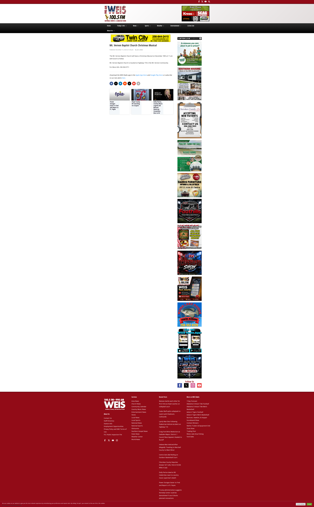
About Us (110, 31)
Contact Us (108, 418)
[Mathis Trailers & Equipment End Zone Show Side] (189, 366)
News (135, 26)
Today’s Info (121, 26)
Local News (135, 418)
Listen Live (191, 26)
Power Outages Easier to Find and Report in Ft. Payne (114, 105)
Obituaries (135, 428)
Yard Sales (190, 437)
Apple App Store (141, 75)
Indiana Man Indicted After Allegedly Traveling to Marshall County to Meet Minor (170, 447)
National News (136, 423)
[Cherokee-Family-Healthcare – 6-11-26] (189, 120)
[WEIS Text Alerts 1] (189, 289)
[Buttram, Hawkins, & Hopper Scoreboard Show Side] (189, 263)
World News (135, 439)
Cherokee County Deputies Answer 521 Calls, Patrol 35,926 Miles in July (170, 465)
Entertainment (174, 26)
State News (135, 434)
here (123, 78)
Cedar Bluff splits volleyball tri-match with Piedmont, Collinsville (170, 414)
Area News (135, 401)
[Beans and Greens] (189, 237)
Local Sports (135, 420)
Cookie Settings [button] (301, 504)
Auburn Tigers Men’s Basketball (198, 415)
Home (109, 26)
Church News (136, 404)
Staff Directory (109, 421)
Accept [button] (309, 504)
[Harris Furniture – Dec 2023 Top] (189, 185)
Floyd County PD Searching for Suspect (136, 104)
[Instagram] (117, 440)
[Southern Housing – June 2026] (189, 84)
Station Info (108, 424)
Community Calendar (138, 407)
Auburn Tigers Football (195, 412)
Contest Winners (192, 423)
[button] (209, 1)
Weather (159, 26)
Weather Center (137, 437)
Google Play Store (156, 75)
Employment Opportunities (113, 426)
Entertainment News (138, 412)
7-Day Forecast (192, 401)
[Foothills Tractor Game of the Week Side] (189, 211)
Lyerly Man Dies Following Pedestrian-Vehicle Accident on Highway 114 (170, 424)
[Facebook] (199, 1)
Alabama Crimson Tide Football (198, 404)
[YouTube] (206, 1)
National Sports (137, 426)
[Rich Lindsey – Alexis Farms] (189, 155)
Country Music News (138, 409)
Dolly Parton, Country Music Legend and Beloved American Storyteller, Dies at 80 (158, 107)
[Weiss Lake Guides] (189, 314)
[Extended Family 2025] (189, 53)
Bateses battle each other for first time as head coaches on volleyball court (169, 404)
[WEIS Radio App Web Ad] (189, 340)
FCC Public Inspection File (113, 435)
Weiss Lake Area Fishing (195, 434)
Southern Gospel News (139, 431)
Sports (147, 26)
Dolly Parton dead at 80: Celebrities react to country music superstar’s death (169, 475)
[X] (202, 1)
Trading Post (191, 431)
